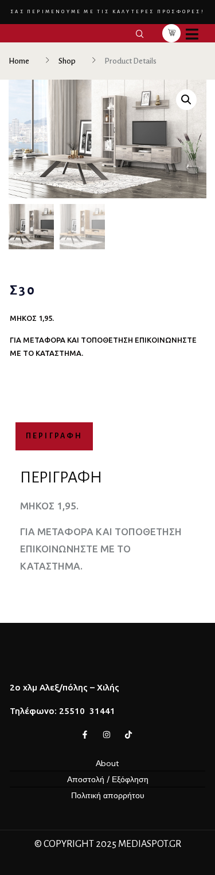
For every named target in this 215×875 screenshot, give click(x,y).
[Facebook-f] (85, 735)
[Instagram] (107, 735)
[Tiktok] (128, 735)
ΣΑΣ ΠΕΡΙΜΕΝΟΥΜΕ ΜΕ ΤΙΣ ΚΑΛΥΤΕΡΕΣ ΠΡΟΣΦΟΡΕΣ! (107, 11)
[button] (186, 99)
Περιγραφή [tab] (54, 436)
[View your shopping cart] (171, 33)
